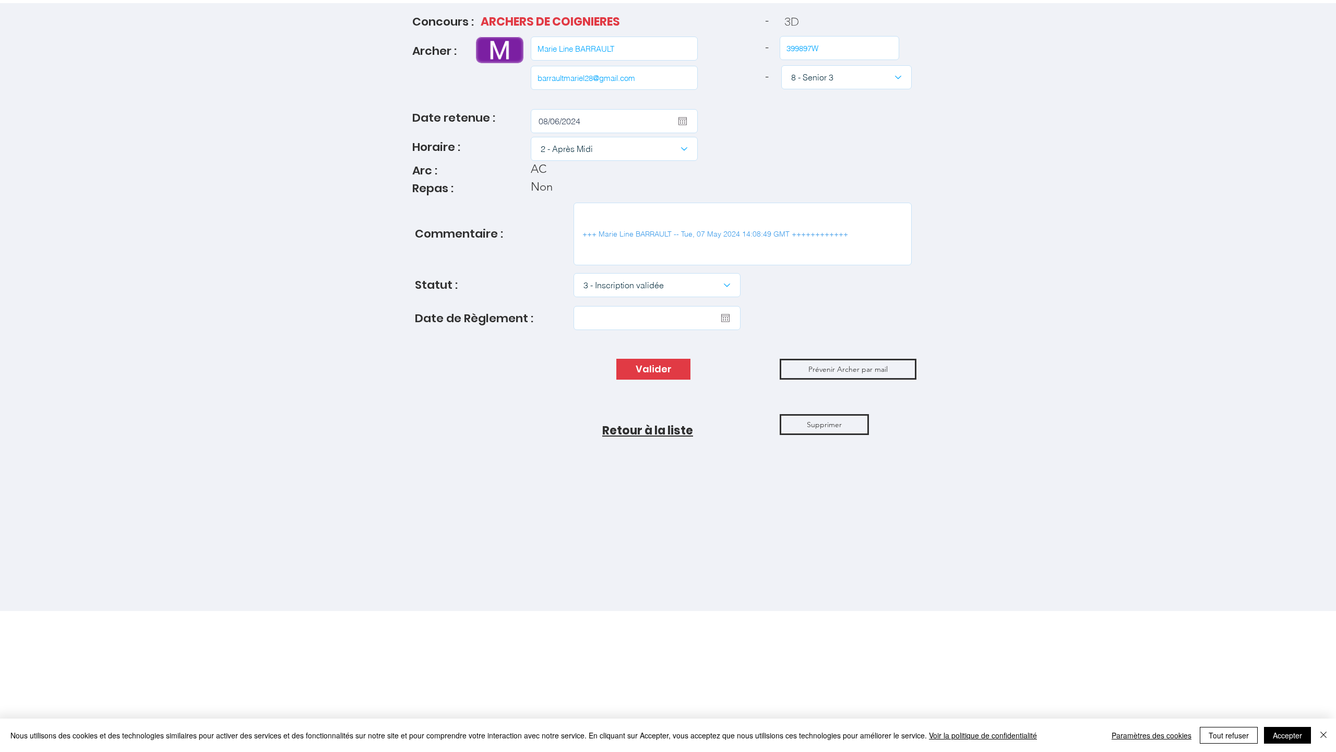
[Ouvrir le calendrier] (682, 121)
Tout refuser (1229, 735)
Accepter (1287, 735)
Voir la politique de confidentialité (983, 735)
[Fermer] (1323, 735)
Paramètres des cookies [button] (1151, 735)
